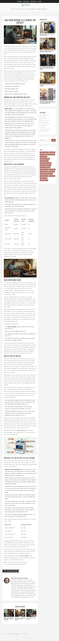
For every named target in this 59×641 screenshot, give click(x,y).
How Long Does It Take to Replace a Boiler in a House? (47, 34)
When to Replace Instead (11, 91)
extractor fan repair (50, 154)
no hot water (52, 169)
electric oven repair (44, 169)
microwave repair (43, 171)
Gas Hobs (39, 1)
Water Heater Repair (45, 115)
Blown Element (26, 1)
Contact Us (19, 633)
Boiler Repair (43, 118)
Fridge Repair (43, 125)
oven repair (42, 154)
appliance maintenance (44, 158)
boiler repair (52, 152)
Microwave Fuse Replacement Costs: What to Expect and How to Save (8, 618)
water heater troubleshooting (46, 173)
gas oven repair (9, 562)
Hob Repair (43, 127)
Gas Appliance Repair (20, 9)
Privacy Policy (25, 633)
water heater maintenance (45, 165)
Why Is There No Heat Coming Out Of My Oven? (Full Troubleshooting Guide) (47, 68)
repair (48, 167)
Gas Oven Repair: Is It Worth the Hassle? (31, 618)
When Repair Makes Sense (11, 88)
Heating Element (33, 1)
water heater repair (44, 152)
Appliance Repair (44, 122)
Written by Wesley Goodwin (19, 578)
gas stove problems (10, 564)
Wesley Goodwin (14, 571)
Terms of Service (12, 633)
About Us (5, 633)
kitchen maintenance (21, 564)
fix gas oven (16, 562)
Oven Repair (43, 116)
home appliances (43, 178)
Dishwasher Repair (45, 131)
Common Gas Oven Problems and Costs (15, 83)
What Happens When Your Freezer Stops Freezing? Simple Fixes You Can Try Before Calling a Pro (47, 102)
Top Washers (19, 1)
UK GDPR (15, 634)
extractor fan (51, 171)
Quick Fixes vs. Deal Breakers (12, 86)
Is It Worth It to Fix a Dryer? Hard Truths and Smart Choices (20, 618)
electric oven (43, 167)
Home (12, 9)
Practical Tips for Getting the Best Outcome (16, 94)
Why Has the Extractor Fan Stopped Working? (47, 85)
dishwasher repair (43, 180)
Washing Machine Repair (46, 129)
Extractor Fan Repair (45, 120)
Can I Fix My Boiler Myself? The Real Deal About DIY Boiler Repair (47, 51)
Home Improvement (45, 123)
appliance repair (24, 562)
